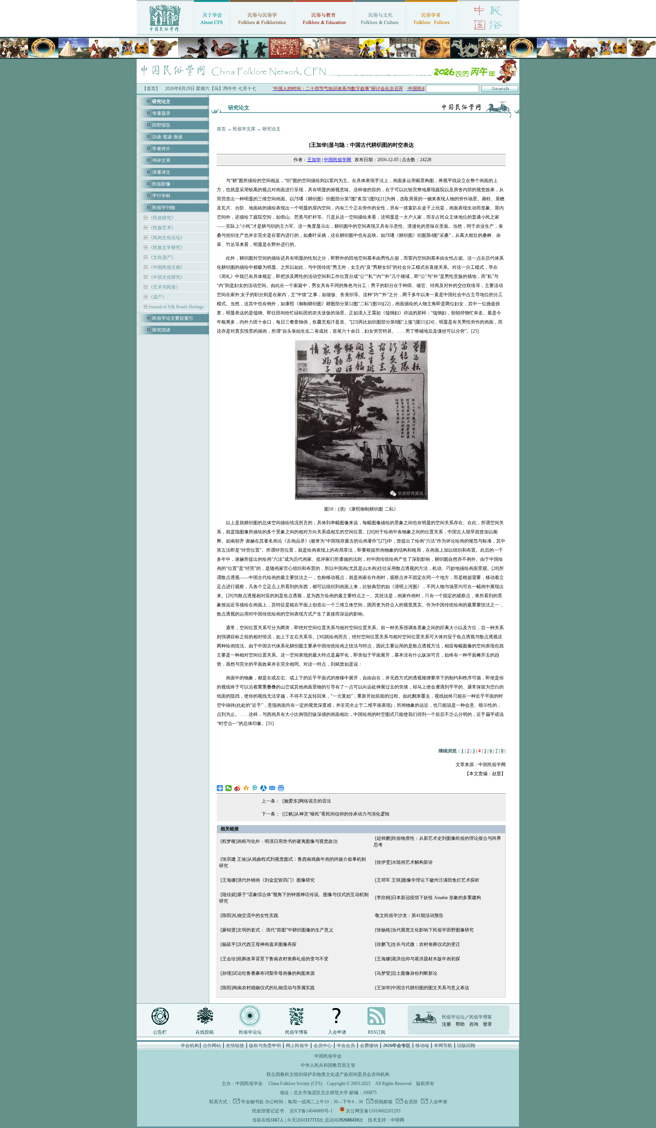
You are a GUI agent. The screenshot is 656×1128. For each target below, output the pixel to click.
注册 (446, 1024)
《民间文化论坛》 (166, 237)
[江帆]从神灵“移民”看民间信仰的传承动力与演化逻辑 (336, 814)
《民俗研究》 (161, 218)
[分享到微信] (229, 788)
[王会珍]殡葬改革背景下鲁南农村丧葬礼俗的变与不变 (274, 958)
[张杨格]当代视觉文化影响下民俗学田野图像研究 (424, 930)
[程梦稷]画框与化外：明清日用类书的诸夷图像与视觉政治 (279, 841)
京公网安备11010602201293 (373, 1111)
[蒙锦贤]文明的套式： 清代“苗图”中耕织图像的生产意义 (277, 930)
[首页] (165, 32)
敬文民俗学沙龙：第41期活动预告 (409, 915)
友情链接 (235, 1045)
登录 (487, 1024)
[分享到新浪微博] (237, 788)
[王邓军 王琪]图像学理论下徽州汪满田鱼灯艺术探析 (427, 880)
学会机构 (190, 1045)
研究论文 (271, 129)
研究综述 (161, 330)
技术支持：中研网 (386, 1120)
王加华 (314, 159)
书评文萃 (161, 160)
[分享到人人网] (263, 788)
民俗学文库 (244, 129)
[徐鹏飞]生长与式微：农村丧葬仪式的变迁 (417, 944)
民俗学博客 (296, 1032)
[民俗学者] (431, 32)
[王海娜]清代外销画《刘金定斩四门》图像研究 (268, 880)
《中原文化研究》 (166, 277)
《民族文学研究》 (166, 247)
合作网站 (212, 1045)
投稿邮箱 (383, 1101)
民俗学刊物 (163, 207)
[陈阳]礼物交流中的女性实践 (249, 915)
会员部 (410, 1101)
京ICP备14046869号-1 (311, 1111)
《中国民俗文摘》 (166, 267)
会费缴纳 (369, 1045)
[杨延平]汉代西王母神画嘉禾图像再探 (258, 944)
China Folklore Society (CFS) (295, 1083)
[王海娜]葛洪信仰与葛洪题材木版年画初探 (417, 958)
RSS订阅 (376, 1032)
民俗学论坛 (250, 1032)
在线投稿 (205, 1032)
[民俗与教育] (324, 32)
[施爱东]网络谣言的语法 (306, 801)
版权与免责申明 (265, 1045)
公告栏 (160, 1032)
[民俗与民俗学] (262, 32)
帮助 (460, 1024)
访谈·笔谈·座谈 (167, 137)
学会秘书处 (252, 1101)
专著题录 (161, 113)
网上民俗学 (297, 1045)
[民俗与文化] (379, 32)
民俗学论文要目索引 (172, 318)
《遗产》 (157, 297)
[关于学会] (211, 32)
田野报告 (161, 125)
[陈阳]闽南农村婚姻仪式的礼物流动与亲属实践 (268, 987)
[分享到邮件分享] (272, 788)
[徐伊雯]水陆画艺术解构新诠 (404, 862)
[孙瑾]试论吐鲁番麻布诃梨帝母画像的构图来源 (268, 973)
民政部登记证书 (268, 1111)
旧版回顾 (466, 1045)
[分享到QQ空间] (246, 788)
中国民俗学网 (337, 159)
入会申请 (337, 1032)
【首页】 (151, 88)
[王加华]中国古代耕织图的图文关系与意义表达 (422, 987)
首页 (221, 129)
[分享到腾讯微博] (255, 788)
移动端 (422, 1045)
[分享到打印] (281, 788)
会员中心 (323, 1045)
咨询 (473, 1024)
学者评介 (161, 148)
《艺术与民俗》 (163, 287)
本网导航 (443, 1045)
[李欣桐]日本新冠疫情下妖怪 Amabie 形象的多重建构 (428, 897)
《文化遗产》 (161, 257)
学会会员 (346, 1045)
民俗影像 (161, 184)
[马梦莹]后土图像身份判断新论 (406, 973)
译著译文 (161, 172)
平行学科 (161, 195)
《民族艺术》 (161, 227)
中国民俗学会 (249, 1083)
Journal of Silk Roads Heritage (175, 306)
